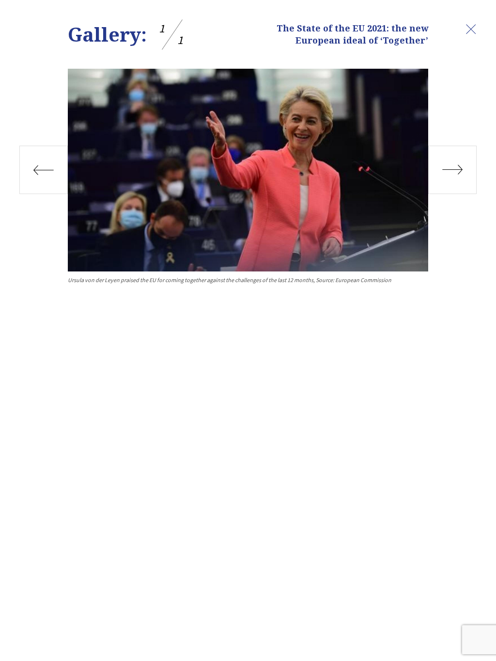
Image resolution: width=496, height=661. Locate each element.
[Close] (471, 29)
